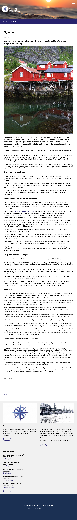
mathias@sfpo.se (8, 459)
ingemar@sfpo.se (8, 487)
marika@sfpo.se (8, 480)
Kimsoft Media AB (45, 508)
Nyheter (13, 21)
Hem (6, 21)
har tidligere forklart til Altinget (24, 211)
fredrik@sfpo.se (8, 473)
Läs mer (7, 439)
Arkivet (6, 394)
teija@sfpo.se (7, 466)
